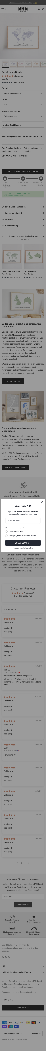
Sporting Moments (16, 531)
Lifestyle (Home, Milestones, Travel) (22, 536)
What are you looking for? (14, 528)
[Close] (42, 502)
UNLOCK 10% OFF (23, 543)
